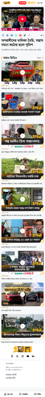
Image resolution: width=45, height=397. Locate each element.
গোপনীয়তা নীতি (10, 378)
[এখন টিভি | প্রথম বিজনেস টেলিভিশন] (7, 2)
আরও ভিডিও (10, 58)
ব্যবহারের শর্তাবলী (11, 374)
